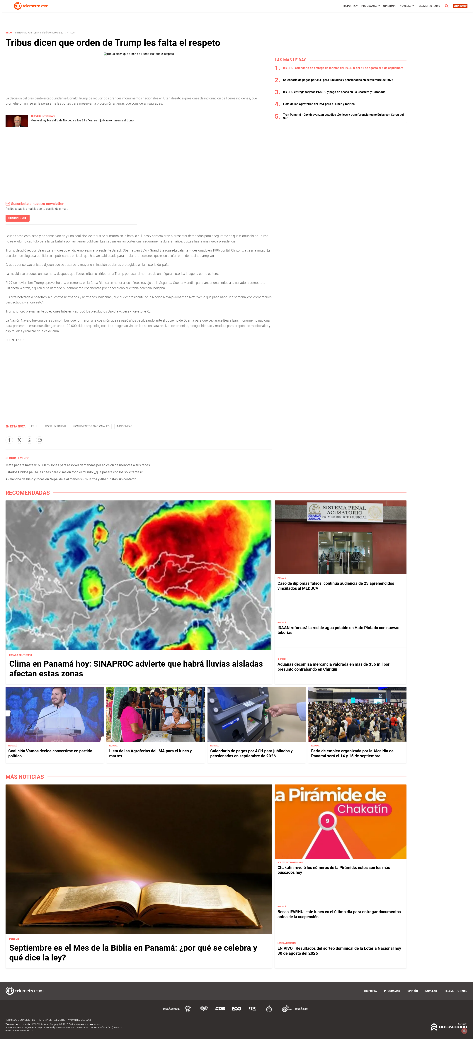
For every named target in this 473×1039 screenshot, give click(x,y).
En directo (460, 6)
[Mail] (40, 440)
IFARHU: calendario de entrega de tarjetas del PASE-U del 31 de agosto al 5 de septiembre (343, 68)
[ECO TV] (236, 1011)
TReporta (348, 6)
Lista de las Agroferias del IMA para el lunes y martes (319, 104)
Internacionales (26, 32)
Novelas (405, 6)
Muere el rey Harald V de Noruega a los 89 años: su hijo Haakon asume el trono (82, 120)
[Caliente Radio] (269, 1011)
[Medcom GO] (171, 1011)
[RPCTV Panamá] (188, 1011)
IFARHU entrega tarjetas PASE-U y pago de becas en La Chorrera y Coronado (334, 92)
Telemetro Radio (428, 6)
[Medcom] (301, 1011)
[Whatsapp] (29, 440)
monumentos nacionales (91, 426)
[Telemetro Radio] (285, 1011)
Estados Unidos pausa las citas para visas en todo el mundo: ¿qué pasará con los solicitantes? (74, 472)
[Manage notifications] (464, 1031)
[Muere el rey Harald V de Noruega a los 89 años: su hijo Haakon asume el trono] (17, 126)
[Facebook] (9, 440)
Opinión (388, 6)
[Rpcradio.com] (253, 1011)
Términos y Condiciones (20, 1019)
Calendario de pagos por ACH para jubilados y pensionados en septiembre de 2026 (338, 80)
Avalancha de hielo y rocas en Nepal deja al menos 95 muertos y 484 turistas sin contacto (71, 479)
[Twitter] (19, 440)
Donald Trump (55, 426)
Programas (369, 6)
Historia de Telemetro (51, 1019)
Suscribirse (17, 218)
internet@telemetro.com (24, 1030)
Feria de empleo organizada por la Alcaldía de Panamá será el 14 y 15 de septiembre (352, 753)
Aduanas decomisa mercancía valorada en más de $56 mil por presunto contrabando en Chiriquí (333, 666)
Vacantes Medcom (79, 1019)
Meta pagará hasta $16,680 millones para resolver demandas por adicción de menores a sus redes (78, 465)
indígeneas (124, 426)
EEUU (34, 426)
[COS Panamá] (220, 1011)
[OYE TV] (204, 1011)
